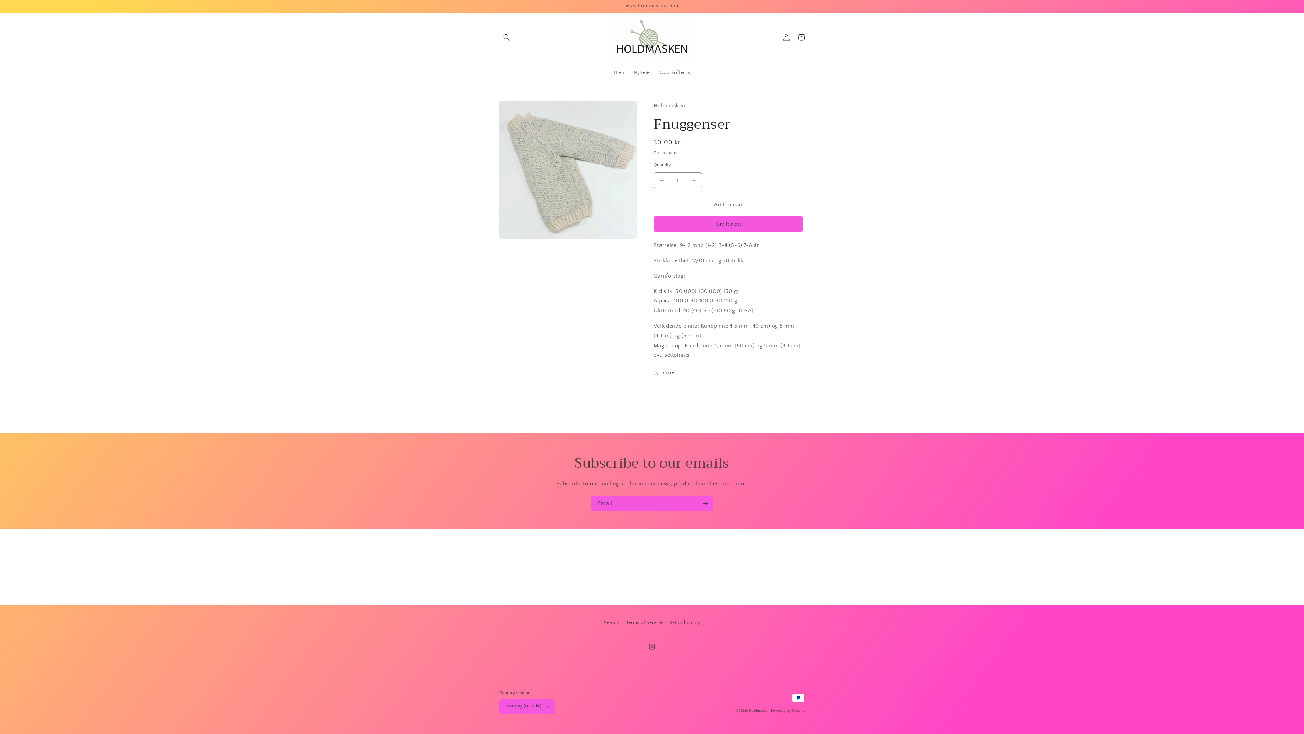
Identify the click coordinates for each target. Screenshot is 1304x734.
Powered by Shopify (788, 711)
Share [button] (668, 372)
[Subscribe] (705, 503)
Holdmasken (759, 711)
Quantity (662, 164)
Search (612, 622)
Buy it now (728, 224)
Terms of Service (644, 622)
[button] (506, 37)
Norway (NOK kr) (523, 706)
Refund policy (684, 622)
